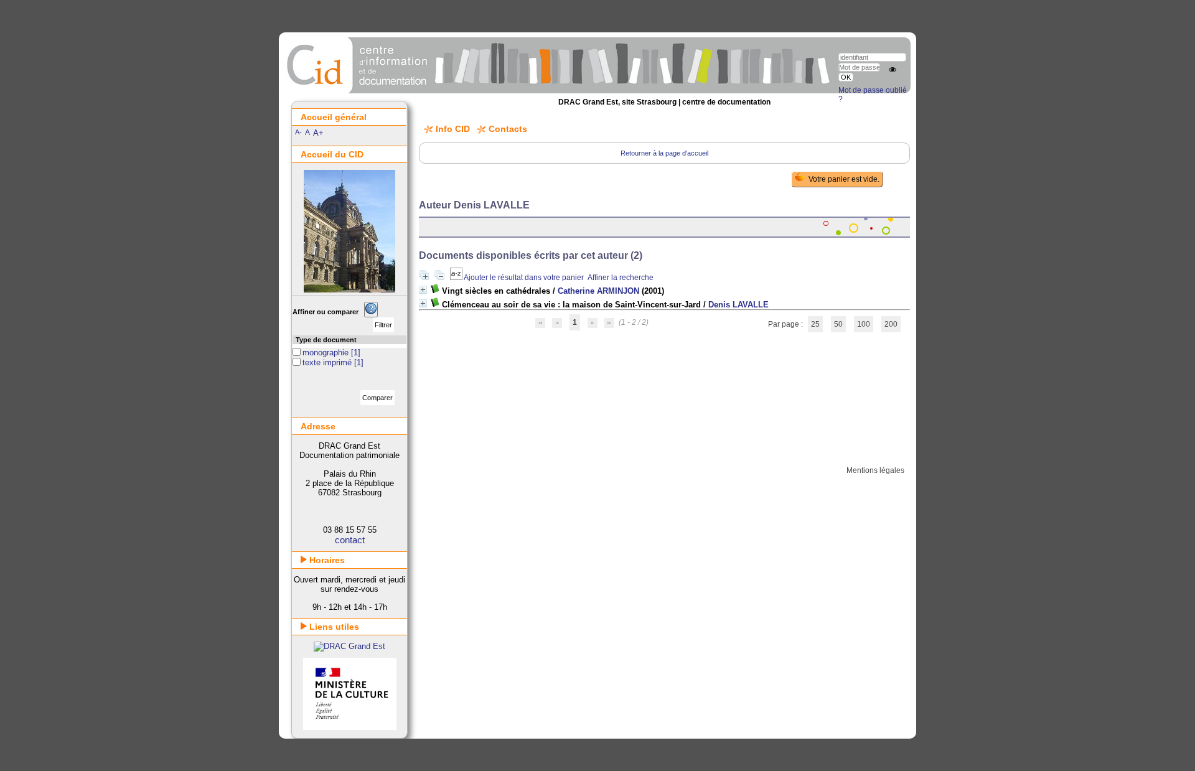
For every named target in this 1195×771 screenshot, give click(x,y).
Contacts (508, 129)
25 (815, 324)
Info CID (453, 129)
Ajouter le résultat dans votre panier (524, 277)
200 (890, 324)
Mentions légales (875, 470)
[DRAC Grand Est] (349, 646)
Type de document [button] (326, 339)
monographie (326, 352)
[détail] (423, 290)
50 (838, 324)
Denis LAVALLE (738, 304)
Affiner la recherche (621, 277)
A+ (318, 133)
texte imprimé (328, 362)
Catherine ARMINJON (598, 291)
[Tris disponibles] (457, 277)
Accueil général (334, 117)
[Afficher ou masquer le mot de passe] (892, 69)
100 (863, 324)
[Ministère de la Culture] (349, 727)
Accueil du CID (332, 154)
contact (350, 540)
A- (298, 132)
